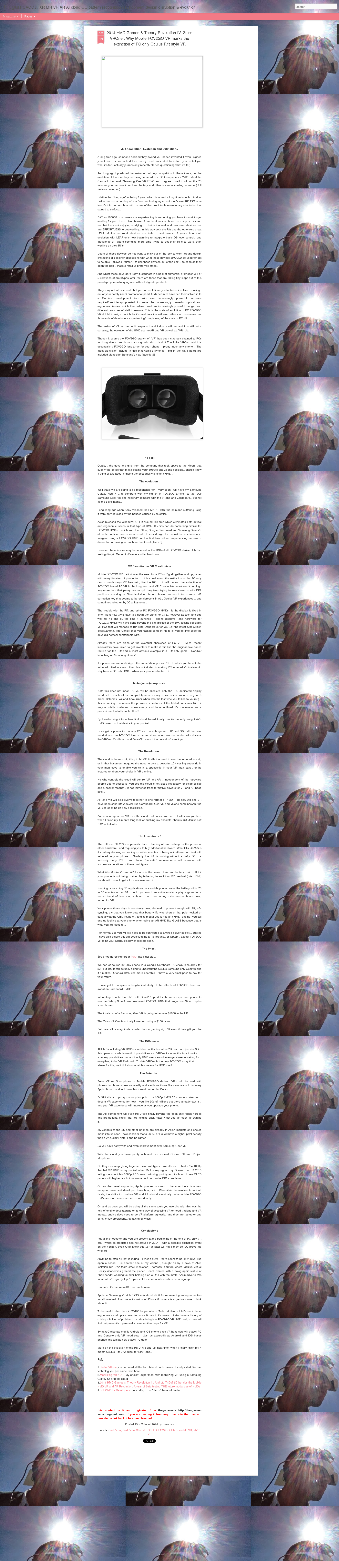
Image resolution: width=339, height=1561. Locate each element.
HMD (174, 1430)
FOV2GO (164, 1430)
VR (149, 1434)
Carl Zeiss (114, 1430)
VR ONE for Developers (116, 1390)
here (134, 956)
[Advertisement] (223, 92)
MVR (196, 1430)
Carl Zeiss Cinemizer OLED (140, 1430)
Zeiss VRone (109, 1367)
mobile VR (185, 1430)
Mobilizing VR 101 (112, 1375)
